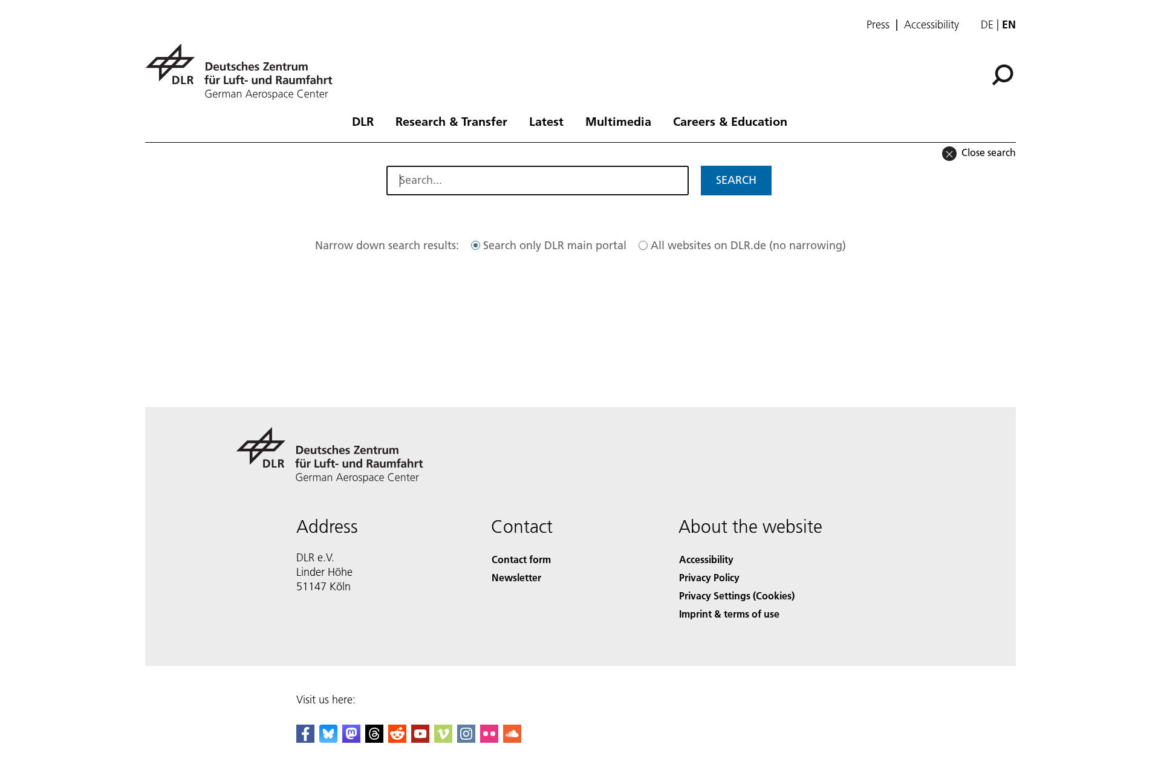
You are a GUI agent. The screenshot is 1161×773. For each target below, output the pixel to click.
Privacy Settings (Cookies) (737, 595)
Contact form (521, 559)
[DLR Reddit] (397, 739)
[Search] (1004, 74)
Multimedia (618, 121)
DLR (363, 121)
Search (736, 180)
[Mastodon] (351, 739)
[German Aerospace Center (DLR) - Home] (243, 72)
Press (878, 24)
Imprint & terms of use (729, 613)
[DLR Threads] (374, 739)
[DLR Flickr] (489, 739)
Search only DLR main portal (554, 245)
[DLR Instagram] (466, 739)
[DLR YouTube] (420, 739)
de (987, 24)
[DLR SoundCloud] (512, 739)
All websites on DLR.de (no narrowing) (748, 245)
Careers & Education (730, 121)
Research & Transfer (451, 121)
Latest (546, 121)
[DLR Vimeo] (443, 739)
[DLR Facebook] (305, 739)
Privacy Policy (709, 577)
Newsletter (516, 577)
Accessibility (931, 24)
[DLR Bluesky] (328, 739)
